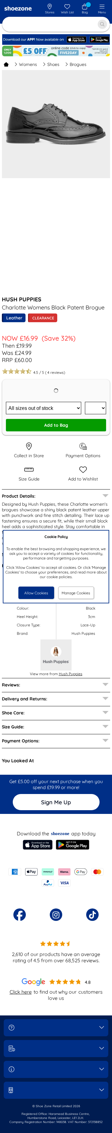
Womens (28, 64)
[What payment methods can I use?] (56, 877)
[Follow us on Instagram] (56, 914)
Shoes (53, 64)
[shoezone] (18, 9)
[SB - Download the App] (56, 43)
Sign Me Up (56, 802)
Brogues (78, 64)
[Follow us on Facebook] (19, 914)
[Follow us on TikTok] (92, 914)
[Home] (6, 64)
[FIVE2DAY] (56, 51)
